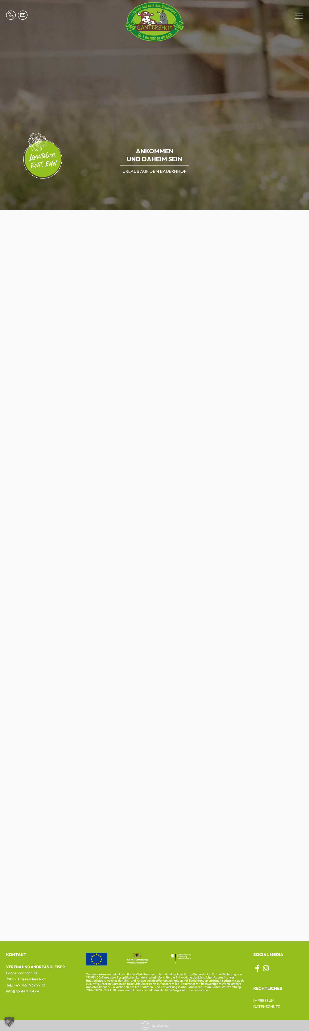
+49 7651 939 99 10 (29, 985)
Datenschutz (266, 1006)
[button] (9, 1022)
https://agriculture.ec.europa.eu (187, 990)
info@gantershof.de (22, 991)
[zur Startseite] (154, 39)
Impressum (263, 1000)
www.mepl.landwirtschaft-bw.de (141, 990)
